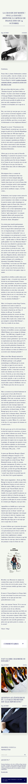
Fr (18, 4)
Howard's (3, 398)
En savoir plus (4, 772)
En (20, 4)
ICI (19, 178)
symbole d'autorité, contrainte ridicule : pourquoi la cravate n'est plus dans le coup (14, 82)
